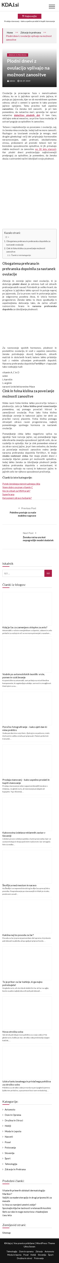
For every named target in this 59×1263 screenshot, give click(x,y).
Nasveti (9, 1136)
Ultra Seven (29, 1246)
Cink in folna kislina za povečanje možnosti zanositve (25, 250)
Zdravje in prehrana (30, 32)
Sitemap (6, 1232)
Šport (8, 1158)
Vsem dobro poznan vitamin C (17, 487)
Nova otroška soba (12, 1031)
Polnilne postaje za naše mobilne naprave (23, 514)
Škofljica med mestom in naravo (19, 885)
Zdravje (39, 1251)
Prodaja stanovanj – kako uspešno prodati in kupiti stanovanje (29, 21)
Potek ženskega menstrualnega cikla (21, 483)
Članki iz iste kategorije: (21, 255)
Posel (8, 1142)
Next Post (28, 533)
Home (10, 32)
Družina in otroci (14, 1120)
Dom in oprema (13, 1114)
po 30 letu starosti (45, 149)
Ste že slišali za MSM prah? (16, 490)
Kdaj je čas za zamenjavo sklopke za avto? (24, 627)
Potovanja (10, 1147)
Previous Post (28, 508)
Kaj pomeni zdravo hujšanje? (17, 498)
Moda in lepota (13, 1131)
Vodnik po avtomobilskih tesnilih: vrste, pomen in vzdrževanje (23, 676)
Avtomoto (10, 1109)
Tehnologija (11, 1163)
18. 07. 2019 (25, 81)
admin (12, 81)
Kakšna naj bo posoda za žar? (18, 934)
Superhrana (8, 494)
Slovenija (9, 1153)
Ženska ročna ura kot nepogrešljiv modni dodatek (38, 539)
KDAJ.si (10, 5)
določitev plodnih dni (27, 115)
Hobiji (8, 1125)
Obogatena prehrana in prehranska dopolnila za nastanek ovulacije (28, 243)
